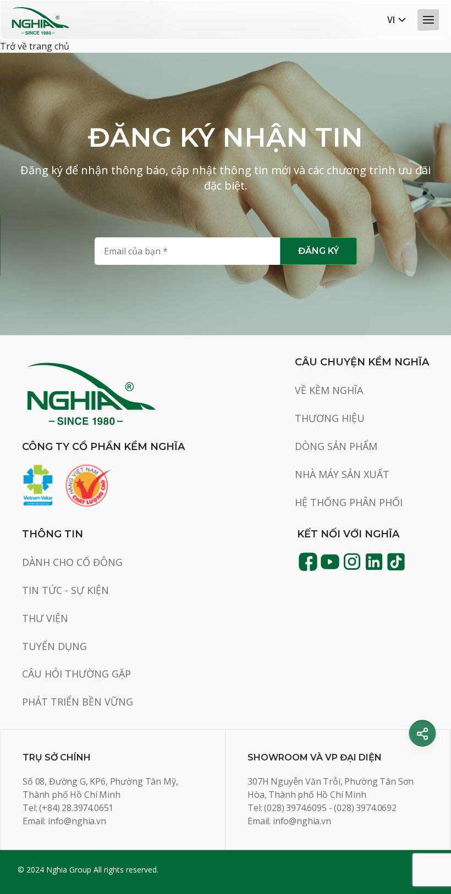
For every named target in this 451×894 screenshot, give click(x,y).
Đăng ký (318, 251)
